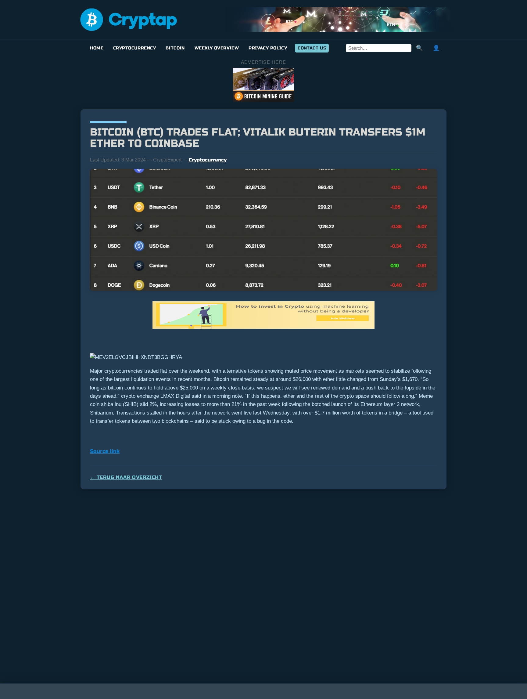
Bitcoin (175, 48)
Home (96, 48)
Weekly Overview (217, 48)
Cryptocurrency (134, 48)
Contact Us (312, 48)
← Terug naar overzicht (126, 477)
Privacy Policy (268, 48)
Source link (105, 451)
